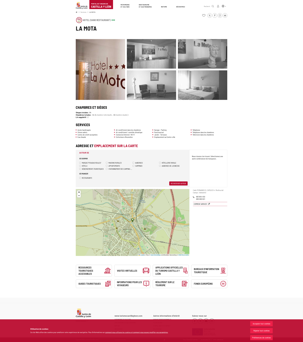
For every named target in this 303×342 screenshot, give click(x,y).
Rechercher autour (178, 183)
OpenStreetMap (156, 255)
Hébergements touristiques (93, 169)
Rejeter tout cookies (261, 330)
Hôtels (84, 166)
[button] (224, 5)
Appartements (114, 166)
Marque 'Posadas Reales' (91, 163)
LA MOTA (92, 12)
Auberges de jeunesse (171, 166)
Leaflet (142, 255)
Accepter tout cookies (261, 323)
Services (83, 12)
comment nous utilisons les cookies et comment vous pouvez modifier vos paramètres (136, 332)
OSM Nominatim (183, 255)
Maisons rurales (115, 163)
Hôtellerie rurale (169, 163)
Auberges (139, 163)
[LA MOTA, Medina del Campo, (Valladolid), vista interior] (100, 69)
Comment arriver (200, 204)
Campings (138, 166)
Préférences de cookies (261, 337)
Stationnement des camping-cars (121, 169)
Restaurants (87, 178)
